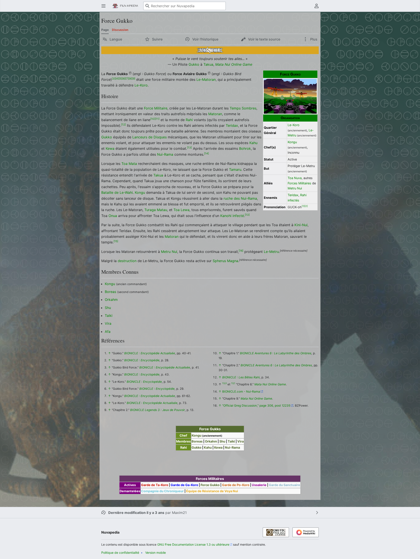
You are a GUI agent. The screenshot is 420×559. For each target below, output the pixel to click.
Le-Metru (271, 251)
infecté (238, 215)
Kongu (292, 142)
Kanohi (225, 215)
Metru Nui (295, 188)
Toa (176, 210)
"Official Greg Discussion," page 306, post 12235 (256, 405)
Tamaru (235, 169)
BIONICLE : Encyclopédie (141, 360)
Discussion (120, 30)
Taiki (108, 315)
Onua (112, 215)
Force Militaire (155, 108)
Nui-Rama (165, 154)
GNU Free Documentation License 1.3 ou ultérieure (193, 544)
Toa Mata (129, 163)
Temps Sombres (243, 108)
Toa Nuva (295, 178)
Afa (107, 331)
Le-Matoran (206, 79)
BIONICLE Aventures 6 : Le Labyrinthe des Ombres (275, 353)
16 (241, 250)
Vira (108, 323)
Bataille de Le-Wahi (117, 192)
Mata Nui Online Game (233, 64)
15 (116, 241)
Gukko (194, 64)
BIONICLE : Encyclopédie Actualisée (149, 353)
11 (157, 118)
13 (189, 147)
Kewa (110, 148)
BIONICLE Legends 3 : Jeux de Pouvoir (157, 410)
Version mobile (155, 552)
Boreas (110, 291)
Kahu (253, 143)
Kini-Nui (301, 225)
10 (152, 118)
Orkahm (111, 299)
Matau (162, 210)
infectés (293, 200)
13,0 (224, 383)
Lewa (185, 210)
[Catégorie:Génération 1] (210, 50)
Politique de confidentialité (120, 552)
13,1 (233, 383)
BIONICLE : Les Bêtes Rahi (241, 377)
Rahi (303, 195)
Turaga (150, 210)
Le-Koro (293, 125)
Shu (108, 307)
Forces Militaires (299, 183)
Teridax (293, 195)
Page (105, 30)
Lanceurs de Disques (149, 137)
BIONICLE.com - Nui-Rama (241, 391)
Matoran (215, 114)
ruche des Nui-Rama (240, 198)
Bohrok (245, 148)
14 (206, 153)
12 (123, 124)
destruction (127, 261)
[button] (103, 6)
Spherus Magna (225, 261)
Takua (208, 64)
